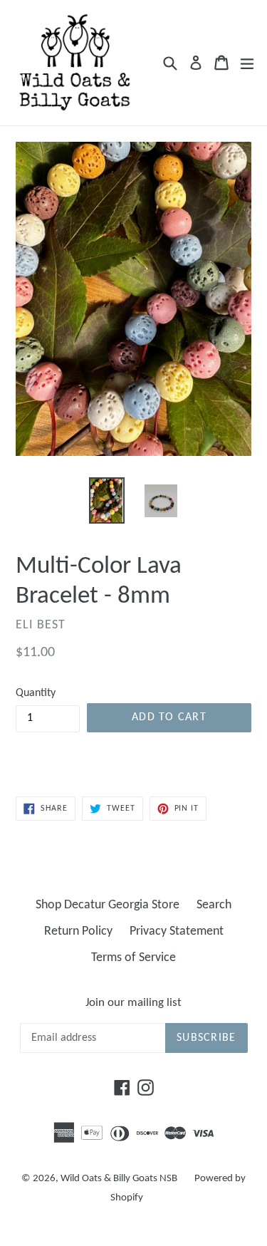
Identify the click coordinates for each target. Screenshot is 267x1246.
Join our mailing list (133, 1003)
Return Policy (78, 931)
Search (214, 905)
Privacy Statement (177, 931)
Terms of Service (133, 958)
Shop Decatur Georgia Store (107, 905)
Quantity (36, 693)
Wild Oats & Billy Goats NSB (119, 1178)
